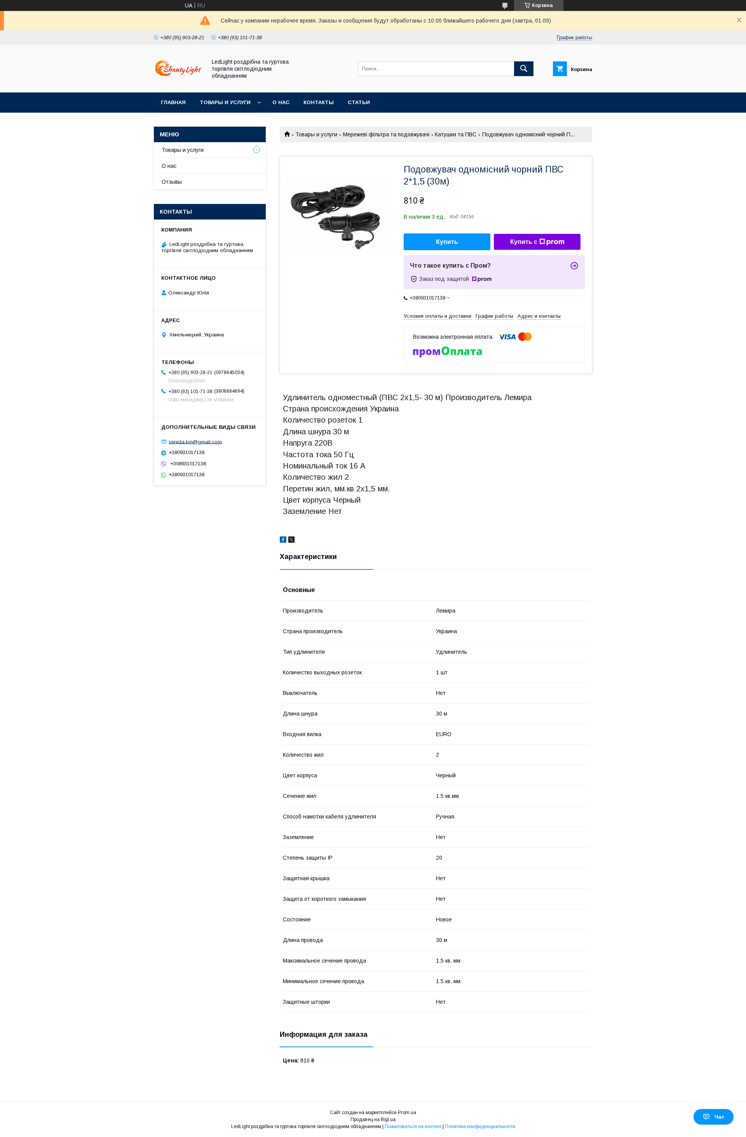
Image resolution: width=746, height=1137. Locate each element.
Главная (173, 102)
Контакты (318, 102)
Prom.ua (407, 1112)
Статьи (359, 102)
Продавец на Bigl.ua (373, 1119)
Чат (719, 1117)
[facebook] (283, 541)
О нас (280, 102)
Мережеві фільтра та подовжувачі (386, 134)
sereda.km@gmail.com (195, 441)
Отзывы (172, 182)
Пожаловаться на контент (413, 1126)
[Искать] (523, 68)
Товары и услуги (225, 102)
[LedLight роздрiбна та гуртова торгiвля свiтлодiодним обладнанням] (178, 82)
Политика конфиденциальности (480, 1126)
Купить (447, 242)
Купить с (523, 242)
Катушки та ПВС (455, 134)
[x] (291, 541)
